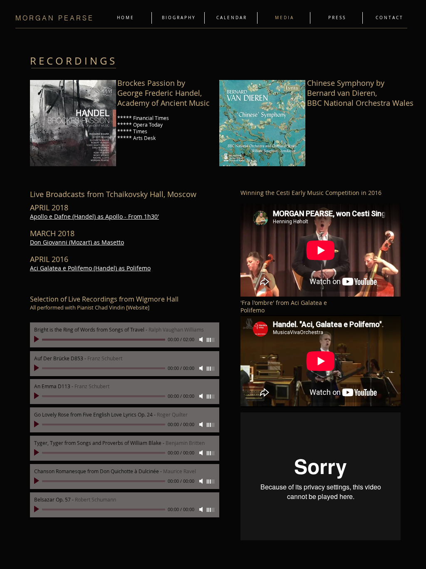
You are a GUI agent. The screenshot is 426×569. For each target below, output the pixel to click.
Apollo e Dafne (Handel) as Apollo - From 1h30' (94, 216)
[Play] (37, 339)
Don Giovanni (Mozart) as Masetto (77, 242)
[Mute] (202, 339)
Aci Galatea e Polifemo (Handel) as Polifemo (90, 268)
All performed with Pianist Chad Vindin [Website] (89, 307)
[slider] (211, 340)
